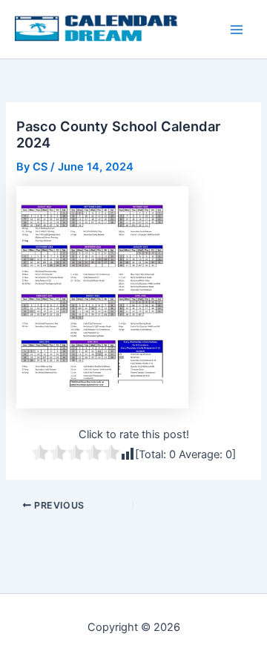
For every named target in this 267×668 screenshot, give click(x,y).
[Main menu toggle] (236, 29)
